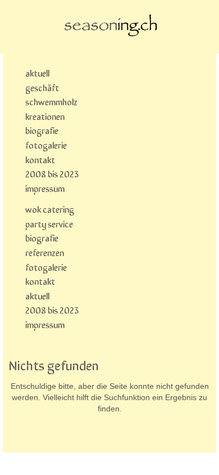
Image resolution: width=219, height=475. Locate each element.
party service (49, 223)
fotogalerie (46, 144)
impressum (45, 188)
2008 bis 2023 (52, 173)
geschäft (42, 87)
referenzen (44, 252)
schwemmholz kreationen (51, 109)
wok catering (49, 209)
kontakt (40, 159)
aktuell (37, 72)
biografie (41, 130)
